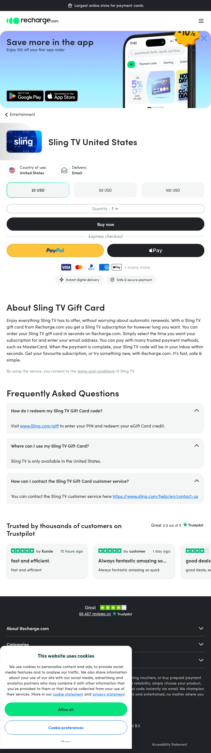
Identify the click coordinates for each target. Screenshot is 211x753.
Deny (66, 741)
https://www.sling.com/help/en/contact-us (155, 496)
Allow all (66, 709)
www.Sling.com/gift (39, 426)
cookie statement (68, 694)
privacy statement (109, 694)
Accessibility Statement (169, 744)
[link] (25, 95)
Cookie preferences (66, 727)
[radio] (38, 190)
